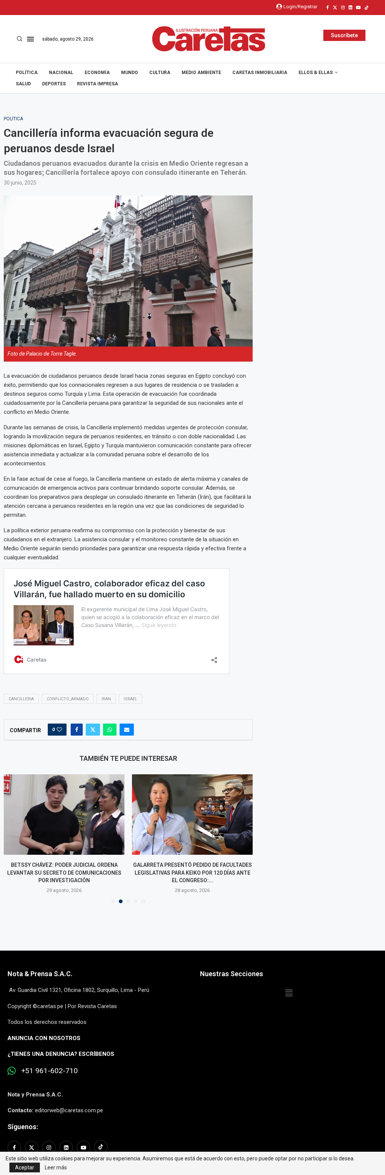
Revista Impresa (97, 83)
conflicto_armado (68, 699)
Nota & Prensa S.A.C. (40, 974)
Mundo (129, 72)
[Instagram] (343, 7)
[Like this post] (59, 730)
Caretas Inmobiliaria (259, 72)
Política (27, 72)
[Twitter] (335, 7)
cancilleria (21, 699)
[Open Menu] (30, 39)
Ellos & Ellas (316, 72)
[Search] (19, 39)
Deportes (54, 83)
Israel (130, 699)
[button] (14, 838)
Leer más (56, 1167)
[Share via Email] (127, 730)
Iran (106, 699)
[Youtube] (358, 7)
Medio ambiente (201, 72)
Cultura (159, 72)
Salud (23, 83)
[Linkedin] (350, 7)
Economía (97, 72)
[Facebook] (327, 7)
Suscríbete (344, 35)
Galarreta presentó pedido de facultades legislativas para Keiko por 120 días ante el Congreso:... (192, 872)
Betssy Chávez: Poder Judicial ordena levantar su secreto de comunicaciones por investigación (64, 872)
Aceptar (24, 1167)
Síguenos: (23, 1127)
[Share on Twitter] (93, 730)
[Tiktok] (366, 7)
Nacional (61, 72)
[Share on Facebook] (77, 730)
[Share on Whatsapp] (110, 730)
